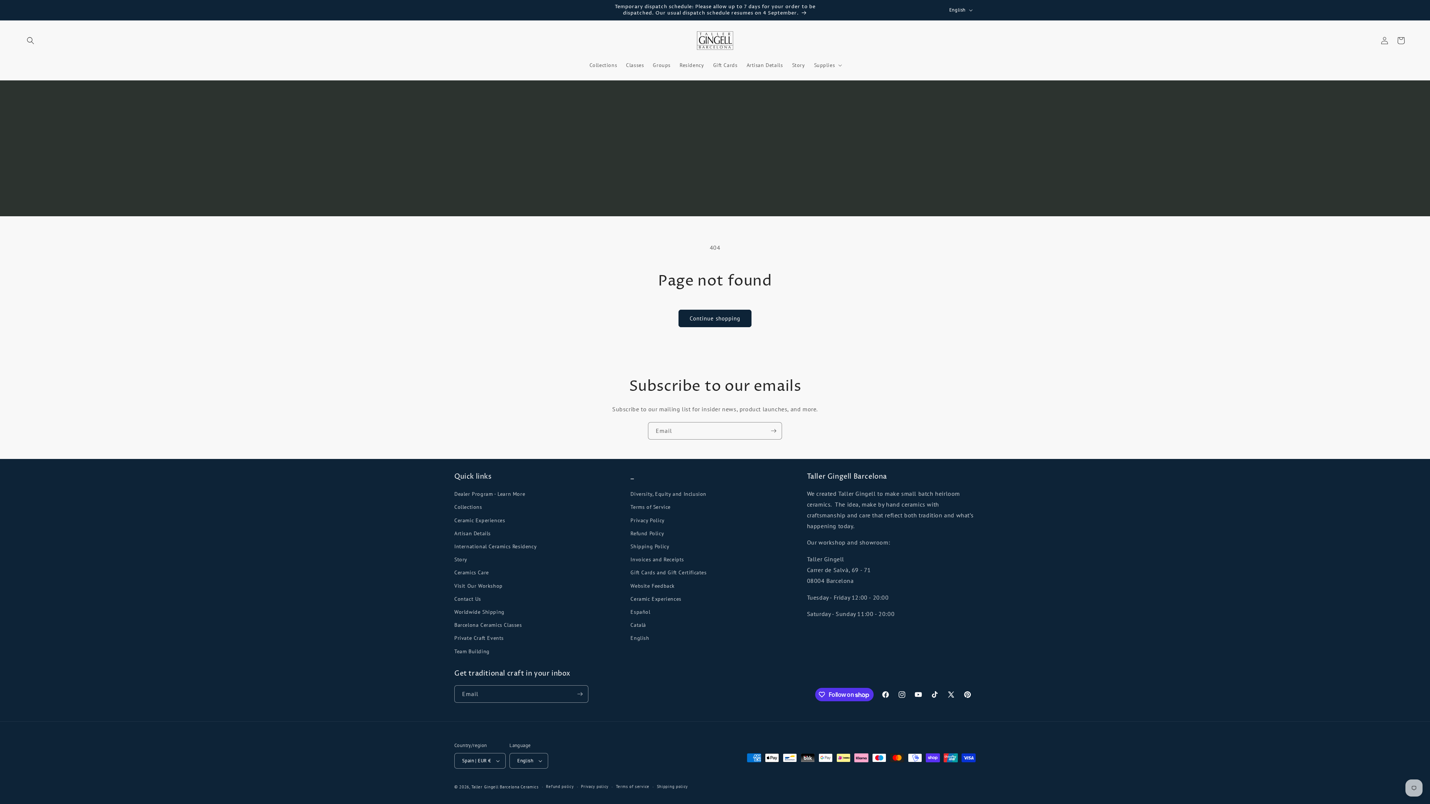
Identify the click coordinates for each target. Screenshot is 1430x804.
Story (460, 559)
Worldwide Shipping (479, 612)
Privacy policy (594, 786)
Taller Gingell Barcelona (495, 786)
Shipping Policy (649, 546)
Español (640, 612)
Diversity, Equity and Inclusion (668, 494)
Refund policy (559, 786)
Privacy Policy (647, 520)
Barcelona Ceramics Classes (488, 625)
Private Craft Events (479, 638)
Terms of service (632, 786)
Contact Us (467, 599)
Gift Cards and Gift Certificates (668, 572)
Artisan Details (472, 533)
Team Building (472, 651)
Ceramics (530, 786)
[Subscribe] (773, 431)
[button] (30, 40)
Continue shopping (715, 318)
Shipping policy (672, 786)
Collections (468, 507)
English (639, 638)
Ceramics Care (471, 572)
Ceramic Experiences (479, 520)
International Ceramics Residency (495, 546)
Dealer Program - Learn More (489, 494)
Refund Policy (647, 533)
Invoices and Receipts (657, 559)
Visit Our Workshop (478, 586)
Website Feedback (652, 586)
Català (638, 625)
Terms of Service (650, 507)
